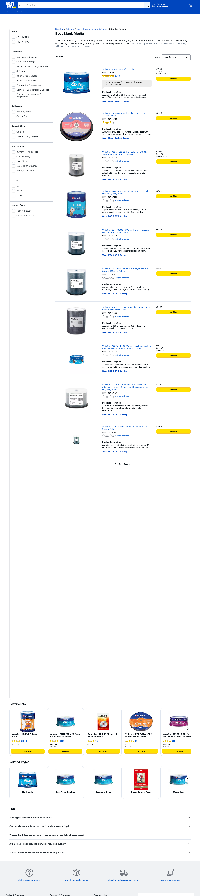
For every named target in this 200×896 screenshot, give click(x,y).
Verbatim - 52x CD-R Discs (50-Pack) (118, 69)
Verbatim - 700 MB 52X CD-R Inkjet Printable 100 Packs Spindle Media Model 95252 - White (126, 153)
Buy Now (173, 79)
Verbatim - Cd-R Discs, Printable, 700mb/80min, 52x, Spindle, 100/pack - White (125, 269)
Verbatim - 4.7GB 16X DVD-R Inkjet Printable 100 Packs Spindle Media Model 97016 (126, 308)
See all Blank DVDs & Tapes (115, 138)
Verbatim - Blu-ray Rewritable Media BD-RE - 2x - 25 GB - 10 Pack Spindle (126, 114)
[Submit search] (147, 5)
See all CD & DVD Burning (114, 179)
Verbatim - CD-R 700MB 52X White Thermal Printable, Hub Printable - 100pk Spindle (125, 231)
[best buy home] (11, 5)
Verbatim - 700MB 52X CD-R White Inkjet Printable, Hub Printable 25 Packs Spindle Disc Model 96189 (126, 347)
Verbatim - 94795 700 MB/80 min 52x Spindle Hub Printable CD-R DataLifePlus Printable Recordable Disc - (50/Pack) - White (126, 387)
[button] (160, 5)
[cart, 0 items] (190, 5)
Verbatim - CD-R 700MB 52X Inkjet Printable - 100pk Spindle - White (125, 427)
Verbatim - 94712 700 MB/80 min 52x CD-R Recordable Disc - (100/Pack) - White (126, 192)
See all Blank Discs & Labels (115, 101)
